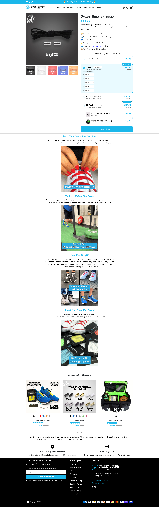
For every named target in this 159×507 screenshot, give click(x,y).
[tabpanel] (43, 404)
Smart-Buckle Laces (48, 502)
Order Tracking (88, 7)
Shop (59, 7)
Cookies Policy (76, 484)
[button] (86, 21)
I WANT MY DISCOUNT (46, 477)
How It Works (68, 7)
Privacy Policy (75, 491)
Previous (29, 39)
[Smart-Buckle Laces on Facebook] (27, 2)
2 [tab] (81, 433)
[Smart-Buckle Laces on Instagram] (29, 2)
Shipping (73, 474)
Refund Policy (75, 487)
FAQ (71, 471)
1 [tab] (78, 433)
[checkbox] (107, 114)
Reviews (78, 7)
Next (75, 39)
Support (99, 7)
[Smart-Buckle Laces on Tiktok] (32, 2)
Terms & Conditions (78, 494)
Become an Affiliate (100, 481)
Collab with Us (98, 483)
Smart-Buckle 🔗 (97, 46)
